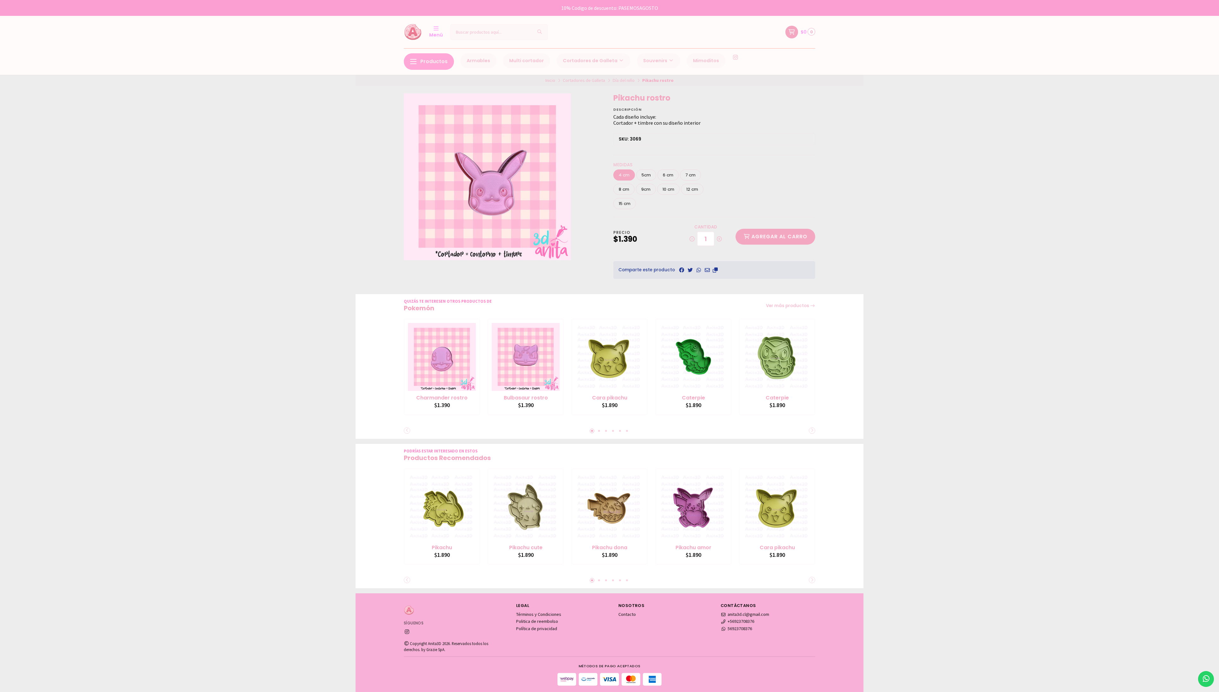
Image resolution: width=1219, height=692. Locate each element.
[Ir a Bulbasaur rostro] (525, 357)
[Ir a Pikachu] (442, 506)
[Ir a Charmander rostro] (442, 357)
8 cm (624, 189)
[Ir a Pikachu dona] (609, 506)
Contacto (627, 614)
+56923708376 (741, 621)
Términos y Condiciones (538, 614)
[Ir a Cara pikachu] (609, 357)
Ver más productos (788, 306)
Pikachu (442, 547)
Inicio (550, 80)
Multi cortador (526, 60)
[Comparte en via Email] (707, 270)
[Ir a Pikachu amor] (693, 506)
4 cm (624, 175)
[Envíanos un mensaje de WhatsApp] (1206, 679)
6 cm (668, 175)
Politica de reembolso (537, 621)
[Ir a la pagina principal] (413, 32)
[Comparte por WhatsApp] (699, 270)
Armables (478, 60)
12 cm (692, 189)
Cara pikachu (609, 398)
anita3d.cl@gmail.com (748, 614)
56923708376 (740, 628)
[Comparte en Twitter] (690, 270)
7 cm (690, 175)
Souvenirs (655, 60)
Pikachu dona (609, 547)
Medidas (622, 165)
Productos (434, 61)
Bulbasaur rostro (526, 398)
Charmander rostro (442, 398)
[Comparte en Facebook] (681, 270)
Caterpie (693, 398)
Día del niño (624, 80)
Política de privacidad (536, 628)
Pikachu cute (526, 547)
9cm (645, 189)
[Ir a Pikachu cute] (525, 506)
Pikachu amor (693, 547)
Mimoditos (706, 60)
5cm (646, 175)
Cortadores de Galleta (590, 60)
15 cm (624, 204)
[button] (715, 270)
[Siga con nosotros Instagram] (735, 57)
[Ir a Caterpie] (693, 357)
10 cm (668, 189)
